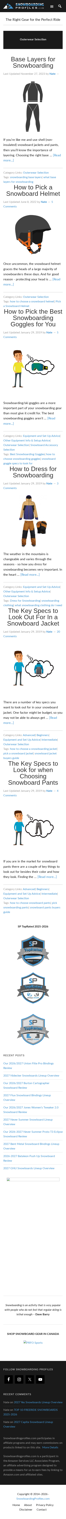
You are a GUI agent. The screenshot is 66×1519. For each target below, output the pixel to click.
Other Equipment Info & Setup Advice (26, 440)
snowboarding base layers (26, 177)
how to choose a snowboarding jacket (33, 749)
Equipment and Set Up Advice (41, 436)
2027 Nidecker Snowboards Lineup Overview (31, 1075)
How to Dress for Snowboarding (33, 472)
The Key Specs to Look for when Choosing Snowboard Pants (33, 773)
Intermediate (49, 739)
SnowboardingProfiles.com (33, 1498)
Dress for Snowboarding (25, 600)
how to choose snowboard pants (30, 903)
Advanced (29, 735)
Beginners (43, 735)
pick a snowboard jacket (18, 753)
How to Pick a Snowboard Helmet (33, 190)
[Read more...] (30, 574)
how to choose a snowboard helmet (32, 301)
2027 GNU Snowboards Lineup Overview (29, 1168)
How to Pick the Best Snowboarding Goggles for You (33, 318)
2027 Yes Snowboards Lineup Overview (38, 1402)
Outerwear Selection (36, 172)
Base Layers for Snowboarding (33, 62)
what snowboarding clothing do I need (38, 605)
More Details (50, 1447)
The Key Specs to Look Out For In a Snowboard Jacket (33, 617)
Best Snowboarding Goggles (27, 454)
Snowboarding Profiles (23, 5)
